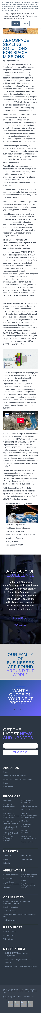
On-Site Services (9, 920)
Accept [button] (15, 23)
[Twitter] (17, 1004)
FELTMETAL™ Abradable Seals (9, 805)
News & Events (8, 787)
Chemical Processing (11, 875)
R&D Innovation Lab (10, 907)
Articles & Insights (9, 935)
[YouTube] (30, 1004)
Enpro (5, 783)
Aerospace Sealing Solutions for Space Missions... (19, 961)
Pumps (23, 880)
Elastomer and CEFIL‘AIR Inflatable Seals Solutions (11, 816)
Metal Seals (7, 800)
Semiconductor (26, 859)
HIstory (6, 772)
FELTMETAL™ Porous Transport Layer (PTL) (11, 822)
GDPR (19, 996)
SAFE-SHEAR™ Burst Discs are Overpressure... (16, 954)
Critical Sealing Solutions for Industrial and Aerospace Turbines (11, 884)
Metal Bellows (26, 821)
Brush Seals (7, 810)
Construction (8, 878)
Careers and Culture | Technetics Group (17, 779)
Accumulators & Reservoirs (27, 825)
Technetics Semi (27, 842)
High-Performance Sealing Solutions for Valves (28, 886)
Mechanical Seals (27, 810)
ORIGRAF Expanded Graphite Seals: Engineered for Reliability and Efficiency (11, 836)
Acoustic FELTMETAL (26, 831)
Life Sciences (26, 855)
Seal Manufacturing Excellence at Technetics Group (19, 915)
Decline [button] (25, 23)
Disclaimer (12, 998)
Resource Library (9, 931)
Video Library (8, 939)
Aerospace (7, 855)
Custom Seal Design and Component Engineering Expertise (16, 902)
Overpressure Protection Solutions (28, 837)
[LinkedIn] (24, 1004)
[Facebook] (10, 1004)
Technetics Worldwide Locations (14, 776)
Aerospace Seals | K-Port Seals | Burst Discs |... (21, 968)
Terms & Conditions (9, 996)
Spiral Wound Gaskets (29, 806)
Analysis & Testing (9, 911)
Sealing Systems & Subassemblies (10, 828)
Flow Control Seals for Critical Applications (29, 875)
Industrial (6, 863)
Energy (6, 859)
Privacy (25, 996)
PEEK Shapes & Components (27, 801)
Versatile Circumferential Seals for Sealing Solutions (29, 815)
